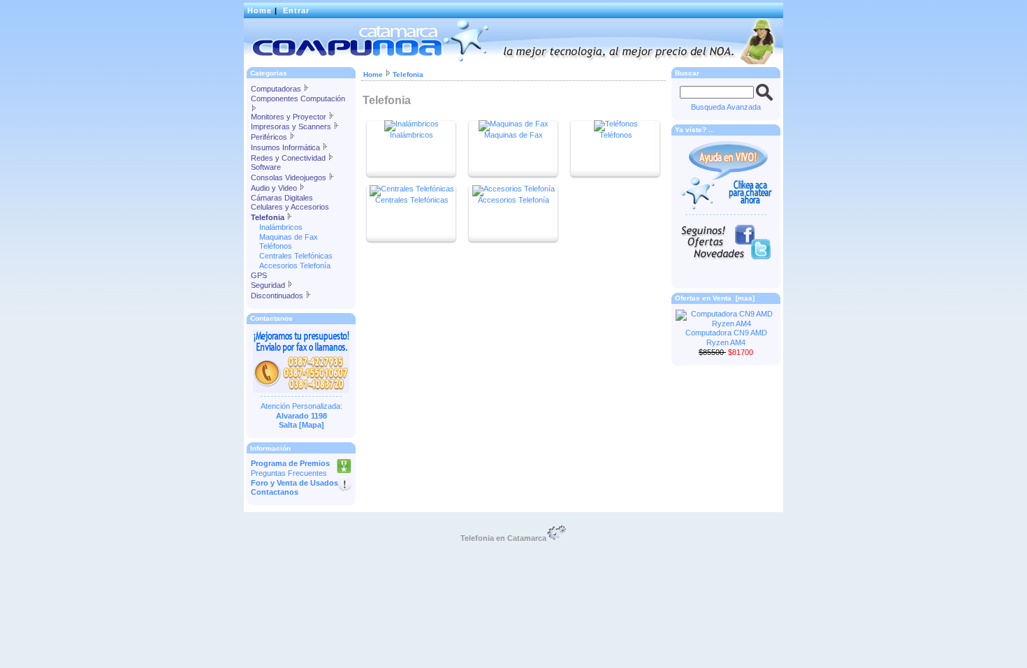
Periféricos (270, 137)
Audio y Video (275, 188)
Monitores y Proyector (289, 116)
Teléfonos (271, 246)
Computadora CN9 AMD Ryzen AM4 (726, 337)
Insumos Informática (286, 147)
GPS (259, 275)
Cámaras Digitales (282, 198)
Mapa (311, 425)
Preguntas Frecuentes (289, 473)
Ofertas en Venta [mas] (715, 298)
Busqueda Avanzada (726, 107)
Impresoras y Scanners (292, 126)
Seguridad (269, 285)
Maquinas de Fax (284, 237)
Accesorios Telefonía (290, 265)
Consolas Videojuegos (289, 177)
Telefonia (408, 74)
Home (259, 10)
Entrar (296, 10)
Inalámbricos (277, 227)
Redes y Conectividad (289, 158)
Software (266, 167)
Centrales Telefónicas (292, 256)
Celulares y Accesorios (290, 207)
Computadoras (277, 89)
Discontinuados (278, 295)
